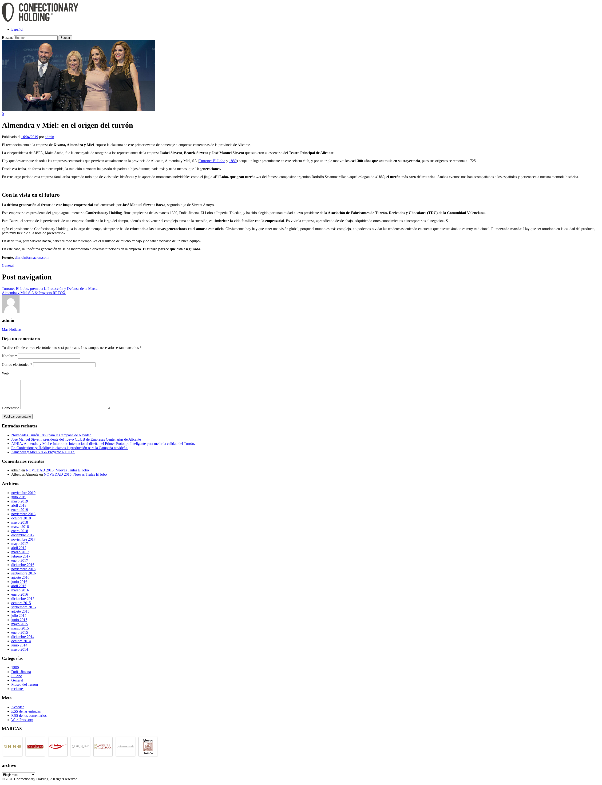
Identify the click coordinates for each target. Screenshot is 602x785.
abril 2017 (18, 548)
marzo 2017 (20, 552)
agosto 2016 (20, 577)
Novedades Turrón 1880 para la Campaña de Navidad (51, 435)
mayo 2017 (19, 544)
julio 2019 (18, 497)
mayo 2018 (19, 522)
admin (49, 137)
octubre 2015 (21, 603)
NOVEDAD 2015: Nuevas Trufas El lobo (57, 470)
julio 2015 (18, 616)
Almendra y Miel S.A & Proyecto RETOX (43, 452)
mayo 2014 (19, 649)
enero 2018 (19, 531)
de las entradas (26, 711)
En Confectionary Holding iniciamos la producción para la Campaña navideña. (69, 448)
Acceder (17, 707)
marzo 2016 (20, 590)
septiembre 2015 (23, 607)
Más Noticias (11, 329)
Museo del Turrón (24, 684)
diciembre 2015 (22, 599)
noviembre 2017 (23, 539)
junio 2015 (19, 620)
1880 (233, 161)
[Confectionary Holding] (40, 21)
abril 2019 (18, 505)
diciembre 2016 (22, 565)
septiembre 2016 (23, 573)
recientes (17, 689)
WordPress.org (22, 720)
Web (5, 373)
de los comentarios (29, 715)
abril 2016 (18, 586)
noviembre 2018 (23, 514)
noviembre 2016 (23, 569)
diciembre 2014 (22, 637)
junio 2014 (19, 645)
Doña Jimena (21, 672)
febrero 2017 (20, 556)
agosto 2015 (20, 611)
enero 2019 (19, 510)
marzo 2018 (20, 527)
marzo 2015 (20, 628)
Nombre (9, 356)
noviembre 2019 (23, 493)
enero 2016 (19, 594)
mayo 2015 (19, 624)
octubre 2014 (21, 641)
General (8, 265)
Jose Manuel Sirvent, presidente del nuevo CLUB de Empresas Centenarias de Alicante (76, 439)
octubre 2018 (21, 518)
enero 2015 (19, 632)
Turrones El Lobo (212, 161)
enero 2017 (19, 560)
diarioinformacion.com (31, 257)
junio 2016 (19, 582)
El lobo (16, 676)
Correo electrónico (17, 365)
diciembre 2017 (22, 535)
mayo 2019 (19, 501)
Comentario (10, 408)
